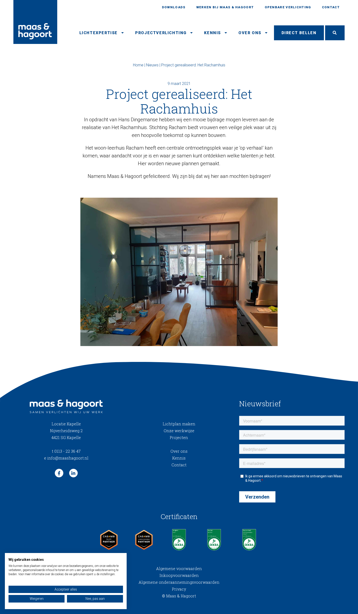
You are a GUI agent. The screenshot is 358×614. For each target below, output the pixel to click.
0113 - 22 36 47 (66, 451)
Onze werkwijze (179, 430)
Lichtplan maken (179, 423)
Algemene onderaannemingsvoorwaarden (179, 582)
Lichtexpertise (98, 33)
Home (138, 65)
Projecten (179, 437)
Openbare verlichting (288, 7)
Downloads (174, 7)
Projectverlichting (161, 33)
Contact (331, 7)
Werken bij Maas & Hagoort (225, 7)
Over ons (249, 33)
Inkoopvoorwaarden (179, 575)
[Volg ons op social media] (59, 473)
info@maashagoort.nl (66, 457)
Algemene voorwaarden (179, 568)
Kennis (212, 33)
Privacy (179, 589)
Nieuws (152, 65)
